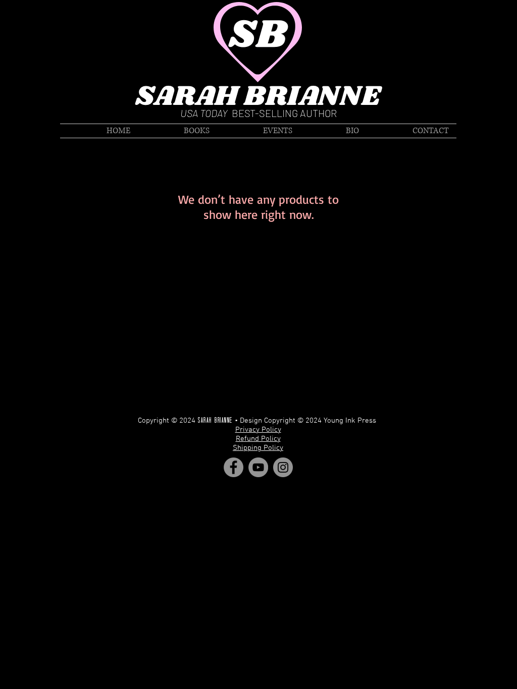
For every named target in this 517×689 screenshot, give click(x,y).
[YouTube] (258, 467)
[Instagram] (283, 467)
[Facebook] (233, 467)
